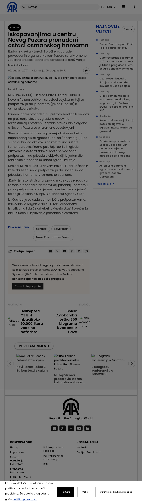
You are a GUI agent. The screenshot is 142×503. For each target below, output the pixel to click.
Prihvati (66, 492)
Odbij (85, 492)
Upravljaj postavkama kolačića (116, 492)
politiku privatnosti (24, 499)
